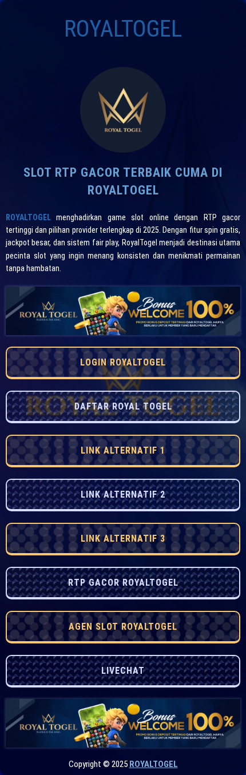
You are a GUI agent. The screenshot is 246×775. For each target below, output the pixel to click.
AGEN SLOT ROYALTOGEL (123, 626)
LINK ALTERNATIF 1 (123, 450)
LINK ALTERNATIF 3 (123, 538)
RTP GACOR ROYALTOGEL (123, 582)
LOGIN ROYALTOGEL (123, 362)
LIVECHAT (123, 670)
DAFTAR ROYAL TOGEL (123, 406)
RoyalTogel (28, 217)
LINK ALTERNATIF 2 (123, 494)
